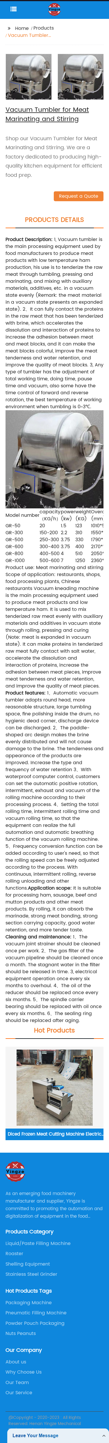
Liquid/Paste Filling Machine (38, 1243)
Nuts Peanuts (21, 1333)
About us (16, 1362)
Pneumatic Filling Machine (36, 1312)
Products (43, 28)
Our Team (17, 1382)
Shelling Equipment (28, 1264)
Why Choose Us (24, 1372)
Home (22, 28)
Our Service (19, 1393)
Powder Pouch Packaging (35, 1323)
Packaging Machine (29, 1302)
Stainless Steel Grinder (31, 1274)
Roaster (14, 1253)
